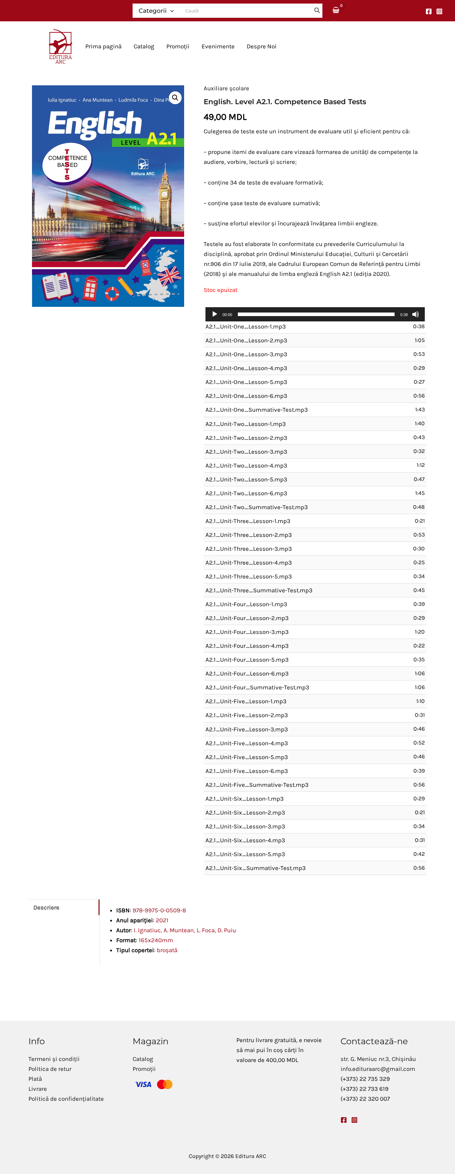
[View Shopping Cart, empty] (336, 10)
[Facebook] (428, 11)
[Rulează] (214, 314)
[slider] (316, 314)
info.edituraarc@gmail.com (378, 1068)
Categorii (153, 10)
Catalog (143, 1058)
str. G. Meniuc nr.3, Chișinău (378, 1058)
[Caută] (317, 11)
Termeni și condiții (54, 1058)
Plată (35, 1078)
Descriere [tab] (46, 907)
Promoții (144, 1068)
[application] (315, 314)
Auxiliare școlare (226, 88)
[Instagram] (439, 11)
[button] (170, 11)
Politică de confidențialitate (66, 1098)
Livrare (37, 1088)
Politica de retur (49, 1068)
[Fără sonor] (415, 314)
